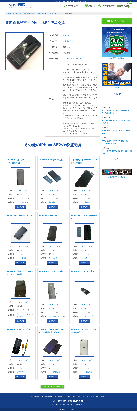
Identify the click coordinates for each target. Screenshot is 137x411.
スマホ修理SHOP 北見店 (72, 59)
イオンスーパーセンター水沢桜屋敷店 (25, 315)
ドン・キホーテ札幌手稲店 (57, 316)
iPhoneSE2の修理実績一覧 (53, 386)
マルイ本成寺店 (85, 202)
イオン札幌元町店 (22, 202)
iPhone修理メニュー (37, 396)
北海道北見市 (68, 41)
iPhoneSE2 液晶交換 (48, 215)
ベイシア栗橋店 (21, 258)
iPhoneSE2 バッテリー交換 (51, 160)
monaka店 (84, 258)
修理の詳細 (20, 207)
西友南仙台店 (53, 258)
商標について (81, 396)
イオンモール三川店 (87, 316)
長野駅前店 (20, 372)
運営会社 (103, 396)
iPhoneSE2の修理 (22, 190)
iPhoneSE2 (67, 35)
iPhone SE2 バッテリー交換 (19, 215)
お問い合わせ (48, 396)
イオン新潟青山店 (54, 372)
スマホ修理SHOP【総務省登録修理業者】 (68, 401)
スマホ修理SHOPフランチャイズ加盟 (65, 396)
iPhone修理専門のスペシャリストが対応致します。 (68, 404)
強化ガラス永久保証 (92, 396)
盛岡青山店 (52, 202)
